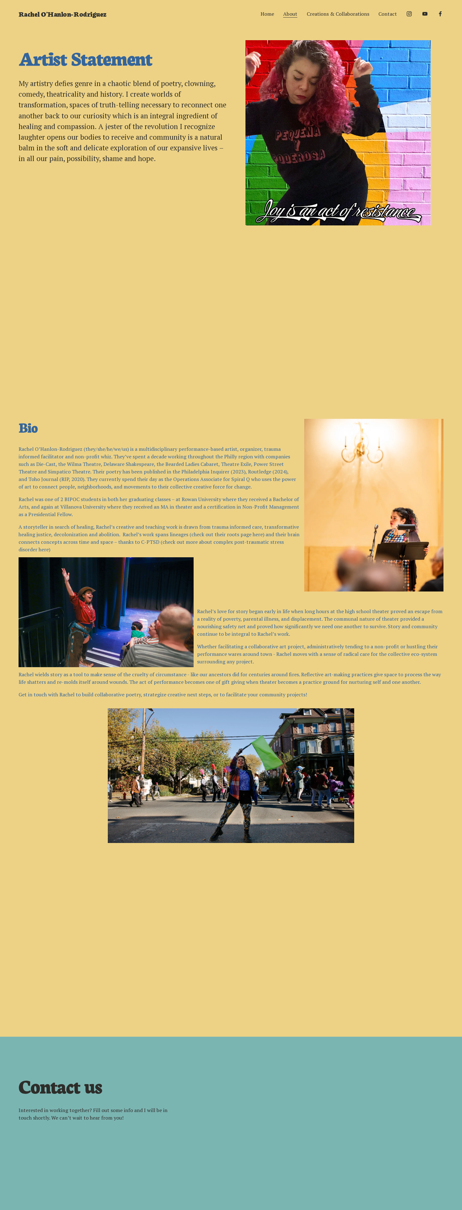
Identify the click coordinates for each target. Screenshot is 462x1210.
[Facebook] (440, 14)
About (290, 13)
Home (267, 13)
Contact (387, 13)
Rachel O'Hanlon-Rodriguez (63, 14)
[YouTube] (425, 14)
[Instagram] (409, 14)
